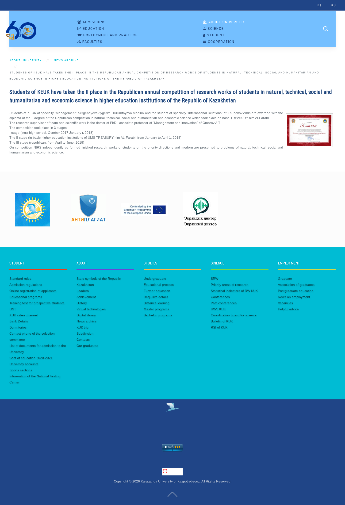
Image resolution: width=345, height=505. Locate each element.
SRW (214, 278)
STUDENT (215, 35)
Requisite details (156, 297)
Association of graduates (296, 285)
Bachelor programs (158, 315)
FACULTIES (92, 42)
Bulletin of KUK (222, 321)
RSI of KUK (219, 327)
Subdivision (85, 333)
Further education (157, 291)
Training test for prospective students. (37, 303)
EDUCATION (93, 29)
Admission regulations (25, 285)
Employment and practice (110, 35)
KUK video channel (23, 315)
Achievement (86, 297)
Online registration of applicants (32, 291)
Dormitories (18, 327)
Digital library (86, 315)
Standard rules (20, 278)
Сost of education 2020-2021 (31, 358)
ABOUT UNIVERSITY (226, 22)
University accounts (23, 364)
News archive (66, 60)
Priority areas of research (229, 285)
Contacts (83, 339)
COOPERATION (220, 42)
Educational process (159, 285)
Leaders (83, 291)
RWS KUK (218, 309)
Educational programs (25, 297)
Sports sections (20, 370)
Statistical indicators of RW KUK (234, 291)
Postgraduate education (295, 291)
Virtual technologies (91, 309)
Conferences (220, 297)
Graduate (285, 278)
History (82, 303)
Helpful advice (288, 309)
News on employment (294, 297)
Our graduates (87, 346)
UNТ (12, 309)
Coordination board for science (234, 315)
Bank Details (18, 321)
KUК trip (82, 327)
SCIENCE (215, 29)
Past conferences (224, 303)
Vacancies (285, 303)
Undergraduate (155, 278)
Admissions (93, 22)
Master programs (156, 309)
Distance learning (156, 303)
